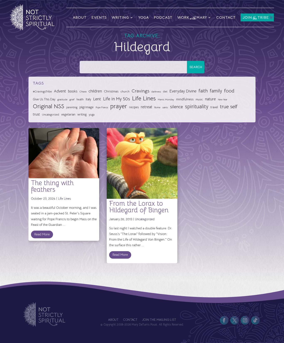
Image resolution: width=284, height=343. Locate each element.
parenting (71, 107)
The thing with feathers (52, 186)
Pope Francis (102, 107)
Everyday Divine (182, 91)
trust (36, 114)
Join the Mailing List (159, 320)
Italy (88, 99)
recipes (134, 107)
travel (214, 107)
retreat (146, 106)
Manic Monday (166, 99)
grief (71, 99)
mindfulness (185, 99)
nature (210, 99)
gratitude (62, 99)
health (80, 99)
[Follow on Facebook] (224, 320)
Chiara (82, 91)
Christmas (111, 91)
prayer (118, 106)
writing (82, 114)
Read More (42, 234)
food (229, 91)
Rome (157, 107)
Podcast (163, 17)
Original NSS (48, 106)
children (95, 91)
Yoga (143, 17)
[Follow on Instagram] (245, 320)
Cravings (140, 91)
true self (228, 106)
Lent (97, 99)
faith (203, 91)
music (199, 99)
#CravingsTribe (42, 91)
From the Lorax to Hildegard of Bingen (139, 206)
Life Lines (144, 98)
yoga (91, 114)
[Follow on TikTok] (255, 320)
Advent (60, 91)
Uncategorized (50, 114)
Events (99, 17)
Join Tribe (256, 17)
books (72, 91)
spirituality (196, 106)
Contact (226, 17)
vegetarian (68, 114)
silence (176, 106)
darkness (156, 91)
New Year (222, 99)
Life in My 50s (116, 99)
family (216, 91)
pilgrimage (86, 107)
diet (165, 91)
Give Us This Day (44, 99)
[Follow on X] (234, 320)
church (125, 91)
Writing (120, 17)
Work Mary (192, 18)
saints (165, 107)
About (79, 17)
